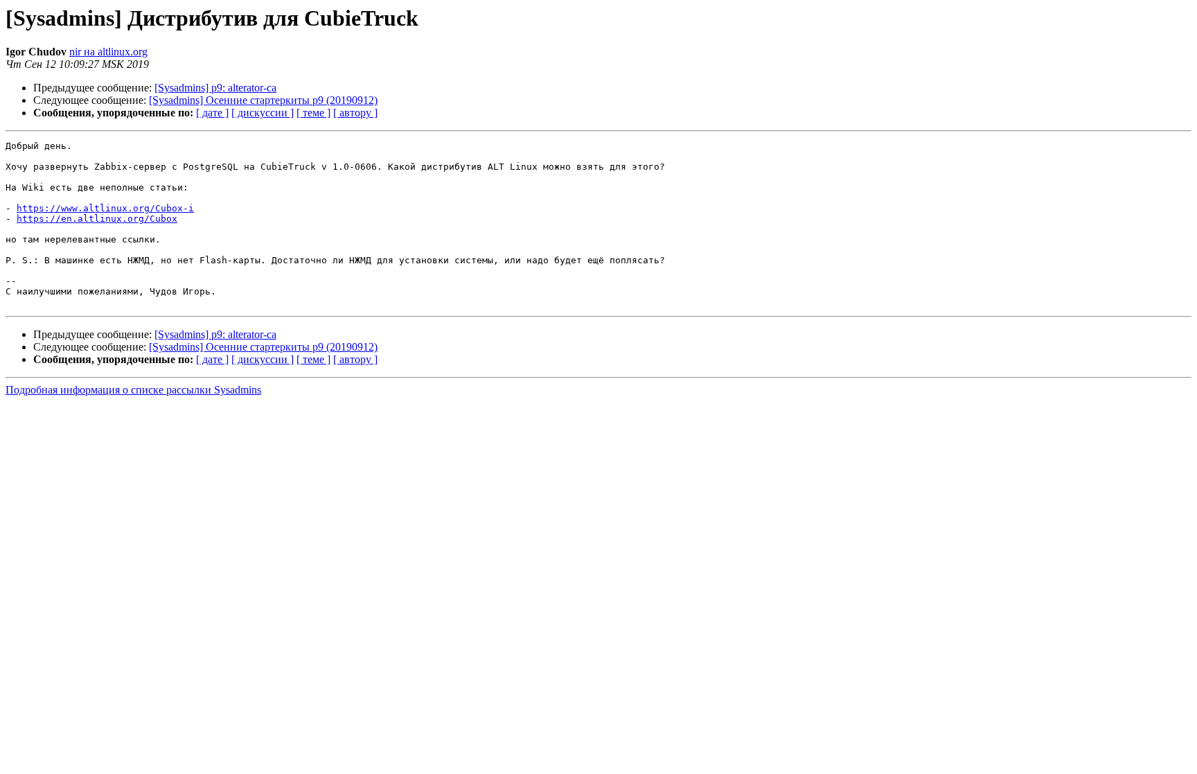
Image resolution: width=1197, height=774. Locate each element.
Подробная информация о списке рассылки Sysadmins (133, 390)
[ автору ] (355, 112)
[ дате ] (212, 112)
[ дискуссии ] (262, 112)
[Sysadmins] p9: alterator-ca (215, 88)
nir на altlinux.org (108, 52)
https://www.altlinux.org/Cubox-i (105, 208)
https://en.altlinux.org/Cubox (97, 218)
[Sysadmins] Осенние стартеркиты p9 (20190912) (263, 100)
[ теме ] (313, 112)
